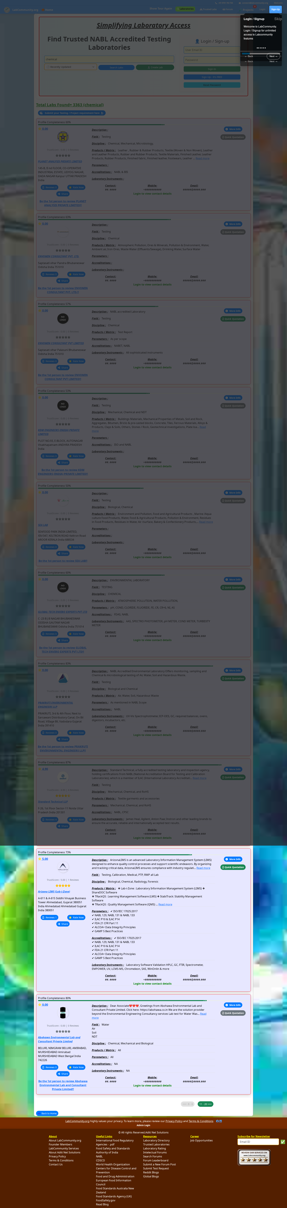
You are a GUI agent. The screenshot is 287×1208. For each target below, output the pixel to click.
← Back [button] (249, 61)
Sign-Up (275, 9)
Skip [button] (278, 18)
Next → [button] (273, 61)
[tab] (258, 47)
